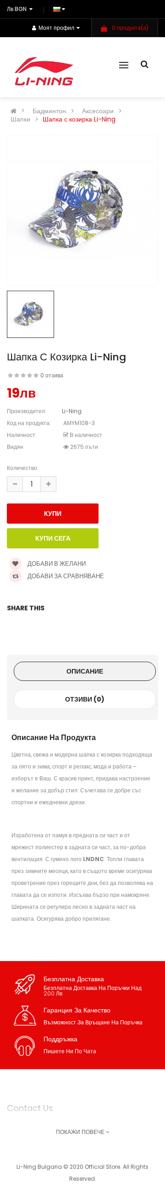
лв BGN (18, 9)
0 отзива (51, 375)
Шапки (20, 119)
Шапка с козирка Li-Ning (79, 119)
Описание (84, 671)
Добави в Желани (56, 563)
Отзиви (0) (84, 699)
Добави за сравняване (65, 576)
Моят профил (56, 28)
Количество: (22, 468)
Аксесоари (98, 111)
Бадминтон (49, 111)
